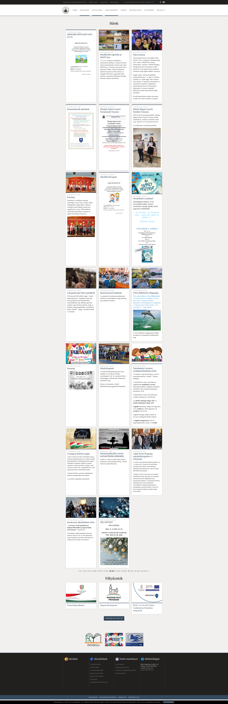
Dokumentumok (135, 10)
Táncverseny (139, 55)
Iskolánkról (84, 10)
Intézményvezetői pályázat (99, 682)
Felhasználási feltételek (108, 697)
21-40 (84, 571)
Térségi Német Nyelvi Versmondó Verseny (110, 110)
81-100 (100, 571)
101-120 (105, 571)
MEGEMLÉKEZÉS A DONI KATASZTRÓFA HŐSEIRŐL (112, 455)
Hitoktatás (93, 679)
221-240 (144, 571)
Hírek (75, 10)
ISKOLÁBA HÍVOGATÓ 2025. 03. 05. (80, 35)
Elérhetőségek (114, 2)
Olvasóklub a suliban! (143, 198)
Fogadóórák (94, 667)
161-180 (124, 571)
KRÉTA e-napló (93, 2)
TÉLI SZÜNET (106, 522)
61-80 (94, 571)
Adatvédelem (93, 697)
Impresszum (122, 697)
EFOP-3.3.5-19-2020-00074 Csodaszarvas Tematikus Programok (143, 608)
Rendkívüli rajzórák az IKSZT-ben (110, 56)
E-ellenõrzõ (149, 10)
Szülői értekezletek (96, 670)
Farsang (71, 197)
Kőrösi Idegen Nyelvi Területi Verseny (143, 110)
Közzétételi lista (133, 697)
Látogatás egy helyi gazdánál (81, 293)
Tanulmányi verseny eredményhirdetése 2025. (145, 369)
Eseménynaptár (120, 673)
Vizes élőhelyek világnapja (146, 293)
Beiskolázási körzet (96, 673)
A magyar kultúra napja (78, 454)
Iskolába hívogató (108, 177)
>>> (148, 571)
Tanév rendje (119, 664)
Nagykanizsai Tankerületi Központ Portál (75, 2)
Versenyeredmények (122, 667)
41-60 (89, 571)
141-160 (118, 571)
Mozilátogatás (107, 368)
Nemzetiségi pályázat (75, 605)
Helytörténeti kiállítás (111, 293)
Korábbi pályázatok (114, 618)
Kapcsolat (161, 10)
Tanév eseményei (111, 10)
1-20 (79, 571)
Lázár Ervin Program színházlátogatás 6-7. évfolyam (143, 456)
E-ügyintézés (104, 2)
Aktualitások (97, 10)
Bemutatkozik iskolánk (78, 109)
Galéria (123, 10)
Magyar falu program (108, 605)
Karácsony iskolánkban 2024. (81, 522)
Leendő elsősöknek (96, 676)
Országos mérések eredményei (125, 670)
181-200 (130, 571)
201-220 (137, 571)
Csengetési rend (95, 664)
